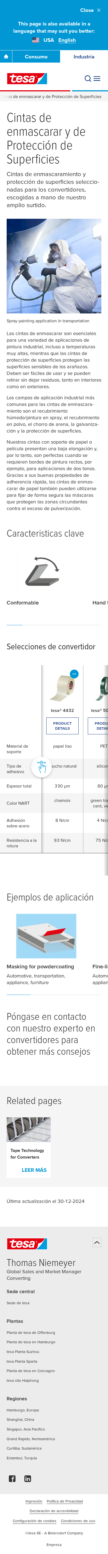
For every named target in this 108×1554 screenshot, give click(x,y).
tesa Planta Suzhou (23, 1351)
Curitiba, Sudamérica (24, 1448)
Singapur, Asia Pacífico (26, 1429)
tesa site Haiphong (23, 1380)
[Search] (88, 78)
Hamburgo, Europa (23, 1410)
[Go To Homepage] (6, 56)
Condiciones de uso (78, 1521)
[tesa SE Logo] (27, 79)
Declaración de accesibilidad (54, 1511)
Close (87, 10)
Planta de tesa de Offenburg (31, 1332)
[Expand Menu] (96, 78)
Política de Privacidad (65, 1501)
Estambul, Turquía (22, 1458)
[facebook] (12, 1480)
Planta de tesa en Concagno (31, 1370)
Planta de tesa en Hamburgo (31, 1342)
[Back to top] (96, 1242)
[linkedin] (27, 1480)
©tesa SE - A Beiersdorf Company (54, 1533)
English (67, 40)
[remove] (74, 674)
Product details (62, 725)
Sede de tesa (18, 1303)
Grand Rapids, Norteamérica (31, 1439)
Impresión (33, 1501)
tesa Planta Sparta (22, 1361)
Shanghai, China (20, 1419)
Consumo (36, 57)
